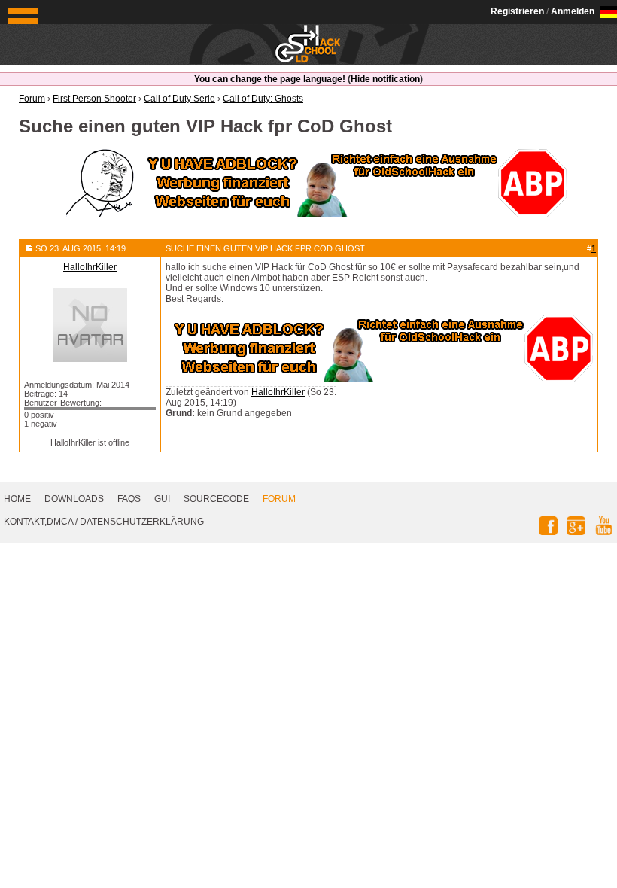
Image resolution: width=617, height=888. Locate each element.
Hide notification (385, 79)
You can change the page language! (269, 79)
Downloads (74, 499)
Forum (279, 499)
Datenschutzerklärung (142, 521)
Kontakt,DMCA (38, 521)
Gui (162, 499)
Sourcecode (216, 499)
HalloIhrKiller (278, 392)
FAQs (129, 499)
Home (17, 499)
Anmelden (572, 11)
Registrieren (517, 11)
